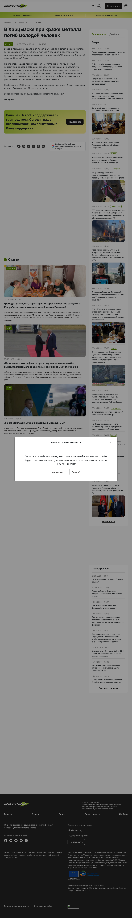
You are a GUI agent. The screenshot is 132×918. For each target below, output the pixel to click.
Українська (57, 472)
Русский (76, 472)
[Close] (110, 442)
